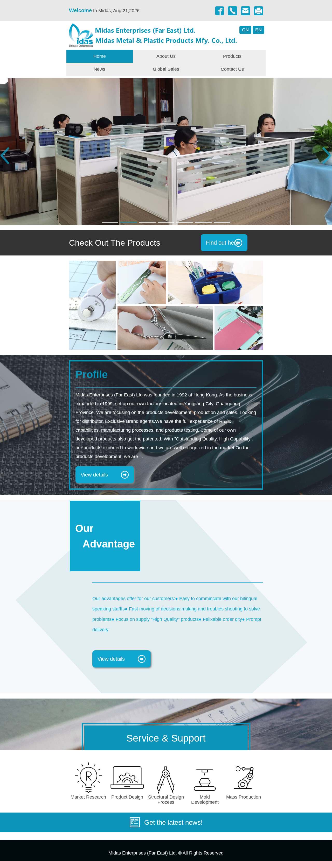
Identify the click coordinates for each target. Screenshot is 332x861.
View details (94, 475)
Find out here (222, 242)
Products (232, 56)
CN (245, 29)
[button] (110, 222)
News (99, 69)
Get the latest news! (173, 822)
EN (258, 29)
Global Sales (166, 69)
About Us (166, 56)
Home (99, 56)
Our (105, 536)
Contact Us (232, 69)
